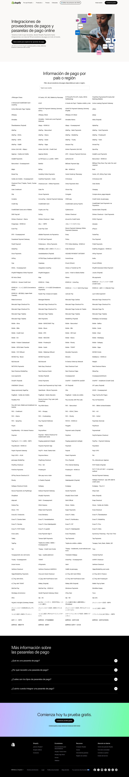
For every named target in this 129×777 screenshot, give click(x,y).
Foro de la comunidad (103, 750)
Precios (47, 2)
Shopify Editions (37, 750)
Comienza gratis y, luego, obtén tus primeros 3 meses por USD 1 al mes (28, 46)
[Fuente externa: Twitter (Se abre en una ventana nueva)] (98, 770)
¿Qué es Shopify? (38, 747)
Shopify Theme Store (60, 751)
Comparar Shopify (81, 747)
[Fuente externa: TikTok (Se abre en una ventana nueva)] (109, 770)
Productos (39, 2)
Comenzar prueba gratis (64, 720)
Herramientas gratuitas (82, 753)
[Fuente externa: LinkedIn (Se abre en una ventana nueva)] (113, 770)
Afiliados (57, 760)
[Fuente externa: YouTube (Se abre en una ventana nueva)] (102, 770)
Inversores (36, 753)
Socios (56, 757)
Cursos (78, 750)
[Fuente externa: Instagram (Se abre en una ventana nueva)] (105, 770)
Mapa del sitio (65, 770)
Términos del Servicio (32, 770)
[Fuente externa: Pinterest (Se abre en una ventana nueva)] (116, 770)
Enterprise (55, 2)
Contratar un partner (103, 753)
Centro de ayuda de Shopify (105, 747)
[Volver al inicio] (13, 744)
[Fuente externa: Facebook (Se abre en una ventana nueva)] (95, 770)
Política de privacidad (53, 770)
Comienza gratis (111, 2)
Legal (42, 770)
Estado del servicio (103, 756)
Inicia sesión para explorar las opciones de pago (28, 42)
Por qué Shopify (27, 2)
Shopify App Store (60, 754)
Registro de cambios (81, 756)
